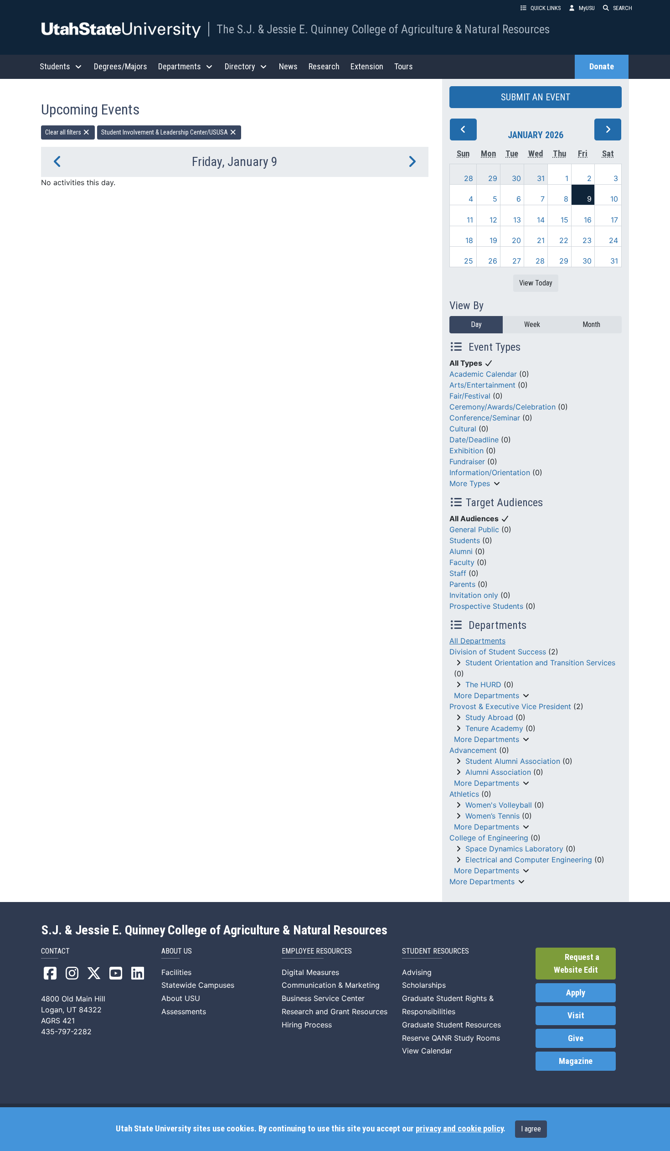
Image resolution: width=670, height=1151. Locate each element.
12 (493, 219)
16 (588, 219)
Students (464, 540)
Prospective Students (486, 606)
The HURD (483, 684)
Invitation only (473, 595)
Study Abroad (489, 717)
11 (470, 219)
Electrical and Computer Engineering (528, 859)
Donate (601, 67)
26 (492, 260)
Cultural (462, 428)
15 (564, 219)
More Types (469, 483)
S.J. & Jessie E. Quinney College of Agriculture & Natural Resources (214, 930)
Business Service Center (323, 998)
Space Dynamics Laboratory (514, 848)
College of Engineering (488, 837)
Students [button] (55, 66)
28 (468, 178)
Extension (366, 66)
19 (493, 240)
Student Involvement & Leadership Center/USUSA (165, 132)
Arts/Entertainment (482, 384)
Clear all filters (63, 132)
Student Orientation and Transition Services (540, 662)
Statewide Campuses (197, 985)
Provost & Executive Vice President (510, 706)
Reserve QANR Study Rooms (451, 1037)
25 (468, 260)
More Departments (486, 695)
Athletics (464, 793)
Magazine (576, 1061)
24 (613, 240)
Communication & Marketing (331, 985)
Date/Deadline (474, 439)
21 (541, 240)
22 (563, 240)
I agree (531, 1129)
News (288, 66)
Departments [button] (179, 66)
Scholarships (424, 985)
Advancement (473, 750)
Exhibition (466, 450)
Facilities (176, 972)
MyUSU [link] (587, 8)
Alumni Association (498, 772)
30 (516, 178)
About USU (180, 998)
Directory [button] (240, 66)
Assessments (183, 1011)
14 (541, 219)
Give (575, 1038)
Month (591, 324)
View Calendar (427, 1050)
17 (614, 219)
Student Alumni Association (512, 761)
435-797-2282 (66, 1031)
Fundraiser (467, 461)
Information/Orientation (489, 472)
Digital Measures (310, 972)
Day (476, 324)
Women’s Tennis (492, 815)
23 (587, 240)
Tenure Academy (494, 728)
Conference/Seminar (484, 417)
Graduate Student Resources (451, 1024)
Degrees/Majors (120, 66)
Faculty (461, 562)
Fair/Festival (469, 395)
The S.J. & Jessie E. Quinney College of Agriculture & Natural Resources (383, 29)
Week (532, 324)
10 (614, 198)
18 (469, 240)
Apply (575, 993)
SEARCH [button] (622, 8)
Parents (462, 584)
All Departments (477, 640)
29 (492, 178)
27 (516, 260)
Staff (457, 573)
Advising (417, 972)
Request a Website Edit (576, 963)
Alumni (461, 551)
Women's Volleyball (498, 804)
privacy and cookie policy (459, 1129)
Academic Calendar (483, 373)
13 (517, 219)
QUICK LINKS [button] (546, 8)
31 (541, 178)
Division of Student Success (497, 651)
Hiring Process (307, 1024)
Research (324, 66)
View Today (535, 283)
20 (516, 240)
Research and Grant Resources (334, 1011)
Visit (575, 1016)
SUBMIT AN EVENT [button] (535, 97)
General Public (474, 529)
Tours (403, 66)
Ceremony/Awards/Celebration (502, 406)
